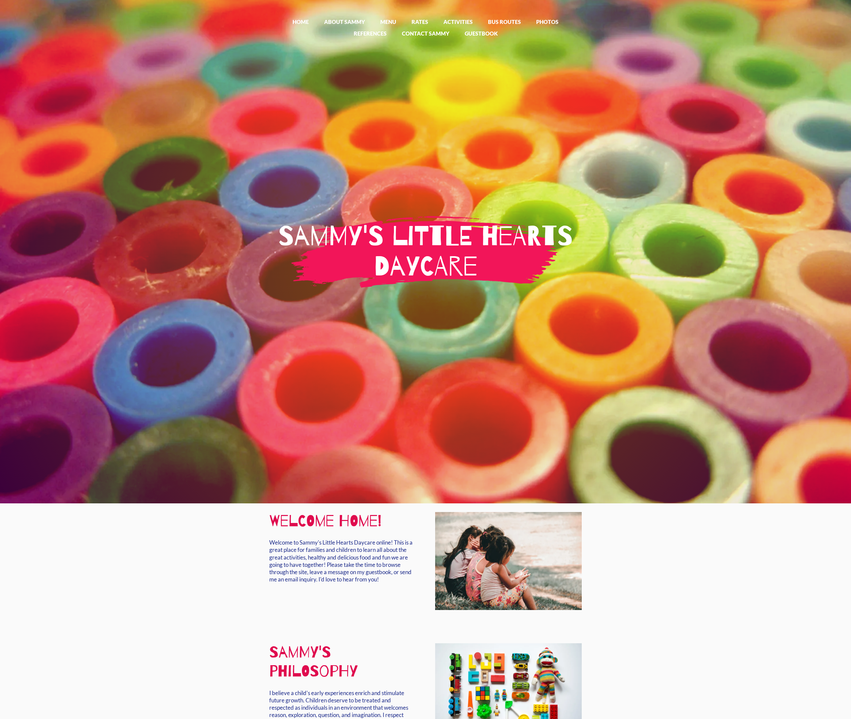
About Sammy (344, 22)
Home (301, 22)
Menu (388, 22)
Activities (458, 22)
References (370, 33)
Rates (420, 22)
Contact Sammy (425, 33)
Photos (547, 22)
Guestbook (481, 33)
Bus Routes (504, 22)
